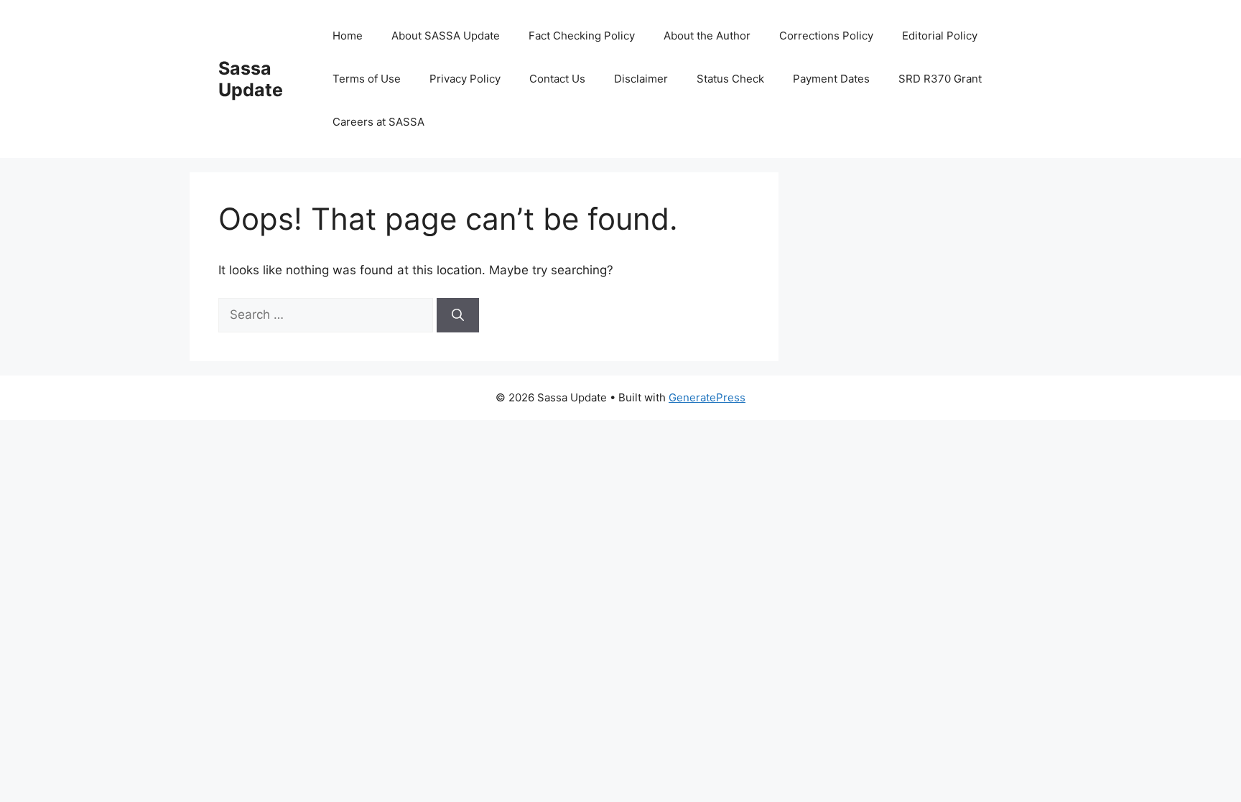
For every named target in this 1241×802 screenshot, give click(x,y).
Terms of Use (367, 78)
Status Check (730, 78)
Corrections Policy (826, 35)
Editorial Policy (939, 35)
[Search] (458, 315)
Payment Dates (831, 78)
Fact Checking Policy (582, 35)
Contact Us (557, 78)
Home (348, 35)
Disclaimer (641, 78)
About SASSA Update (445, 35)
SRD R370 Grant (940, 78)
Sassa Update (250, 79)
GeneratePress (707, 397)
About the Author (707, 35)
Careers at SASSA (378, 122)
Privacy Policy (465, 78)
